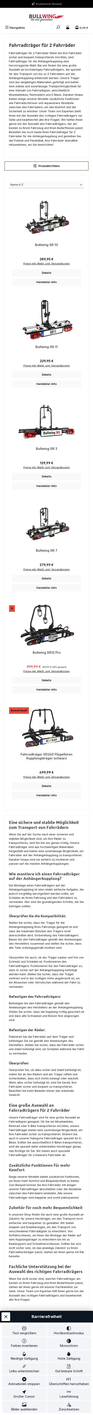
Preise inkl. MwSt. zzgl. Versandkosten (46, 263)
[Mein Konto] (67, 27)
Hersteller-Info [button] (46, 282)
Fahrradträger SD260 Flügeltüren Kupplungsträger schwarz (46, 756)
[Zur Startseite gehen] (46, 18)
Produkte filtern (49, 166)
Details (46, 272)
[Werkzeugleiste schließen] (6, 1316)
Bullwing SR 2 (46, 448)
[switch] (24, 1331)
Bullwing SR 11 (46, 347)
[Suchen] (58, 27)
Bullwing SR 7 (46, 550)
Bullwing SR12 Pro (47, 652)
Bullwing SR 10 (46, 245)
